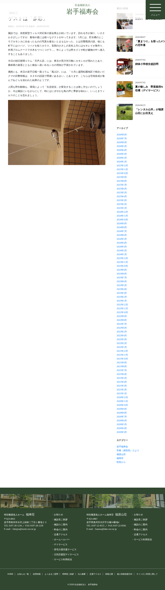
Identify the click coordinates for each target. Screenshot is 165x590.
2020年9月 (122, 409)
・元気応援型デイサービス (65, 554)
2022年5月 (122, 331)
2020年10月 (122, 405)
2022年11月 (122, 308)
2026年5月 (122, 146)
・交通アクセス (60, 534)
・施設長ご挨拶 (60, 519)
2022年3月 (122, 339)
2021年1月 (122, 393)
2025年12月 (122, 165)
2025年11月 (122, 169)
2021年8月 (122, 366)
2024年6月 (122, 235)
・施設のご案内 (60, 524)
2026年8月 (122, 134)
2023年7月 (122, 277)
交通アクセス (95, 574)
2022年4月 (122, 335)
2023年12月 (122, 258)
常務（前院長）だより (128, 450)
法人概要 (82, 574)
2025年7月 (122, 185)
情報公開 (109, 574)
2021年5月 (122, 378)
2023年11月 (122, 262)
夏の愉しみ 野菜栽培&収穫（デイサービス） (149, 88)
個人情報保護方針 (124, 574)
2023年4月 (122, 289)
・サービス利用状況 (62, 559)
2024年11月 (122, 216)
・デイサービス (60, 544)
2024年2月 (122, 250)
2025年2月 (122, 204)
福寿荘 (120, 458)
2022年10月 (122, 312)
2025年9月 (122, 177)
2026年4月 (122, 150)
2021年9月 (122, 362)
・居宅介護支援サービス (64, 549)
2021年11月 (122, 355)
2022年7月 (122, 324)
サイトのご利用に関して (147, 574)
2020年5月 (122, 424)
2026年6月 (122, 142)
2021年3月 (122, 386)
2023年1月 (122, 301)
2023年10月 (122, 266)
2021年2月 (122, 389)
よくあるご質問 (51, 574)
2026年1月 (122, 161)
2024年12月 (122, 212)
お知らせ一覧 (23, 574)
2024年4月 (122, 243)
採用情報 (37, 574)
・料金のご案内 (60, 529)
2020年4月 (122, 428)
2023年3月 (122, 293)
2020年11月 (122, 401)
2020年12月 (122, 397)
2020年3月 (122, 432)
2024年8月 (122, 227)
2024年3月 (122, 246)
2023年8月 (122, 274)
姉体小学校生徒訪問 (146, 64)
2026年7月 (122, 138)
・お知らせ (57, 514)
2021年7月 (122, 370)
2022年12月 (122, 304)
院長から (121, 462)
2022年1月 (122, 347)
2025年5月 (122, 192)
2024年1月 (122, 254)
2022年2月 (122, 343)
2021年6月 (122, 374)
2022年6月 (122, 328)
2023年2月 (122, 297)
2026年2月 (122, 158)
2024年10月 (122, 219)
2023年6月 (122, 281)
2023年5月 (122, 285)
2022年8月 (122, 320)
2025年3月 (122, 200)
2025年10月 (122, 173)
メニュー (155, 15)
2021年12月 (122, 351)
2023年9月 (122, 270)
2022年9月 (122, 316)
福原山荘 (121, 454)
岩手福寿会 (122, 446)
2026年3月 (122, 154)
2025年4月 (122, 196)
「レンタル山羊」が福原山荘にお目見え (149, 111)
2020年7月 (122, 416)
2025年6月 (122, 189)
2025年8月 (122, 181)
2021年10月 (122, 359)
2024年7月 (122, 231)
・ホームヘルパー (61, 539)
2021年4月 (122, 382)
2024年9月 (122, 223)
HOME (10, 574)
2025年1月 (122, 208)
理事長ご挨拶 (68, 574)
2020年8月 (122, 413)
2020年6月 (122, 420)
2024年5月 (122, 239)
